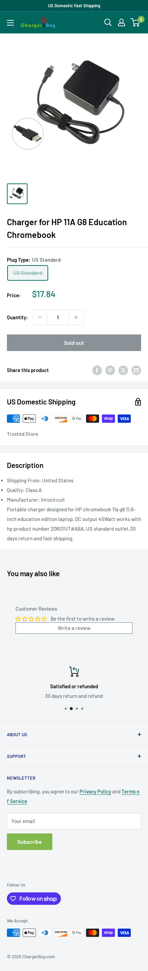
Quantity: (17, 317)
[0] (135, 22)
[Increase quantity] (76, 317)
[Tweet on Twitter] (123, 370)
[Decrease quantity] (39, 317)
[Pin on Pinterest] (110, 370)
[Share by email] (136, 370)
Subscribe (29, 841)
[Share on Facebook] (97, 370)
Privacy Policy (95, 791)
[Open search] (108, 22)
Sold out (74, 342)
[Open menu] (10, 23)
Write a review (74, 628)
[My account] (121, 22)
